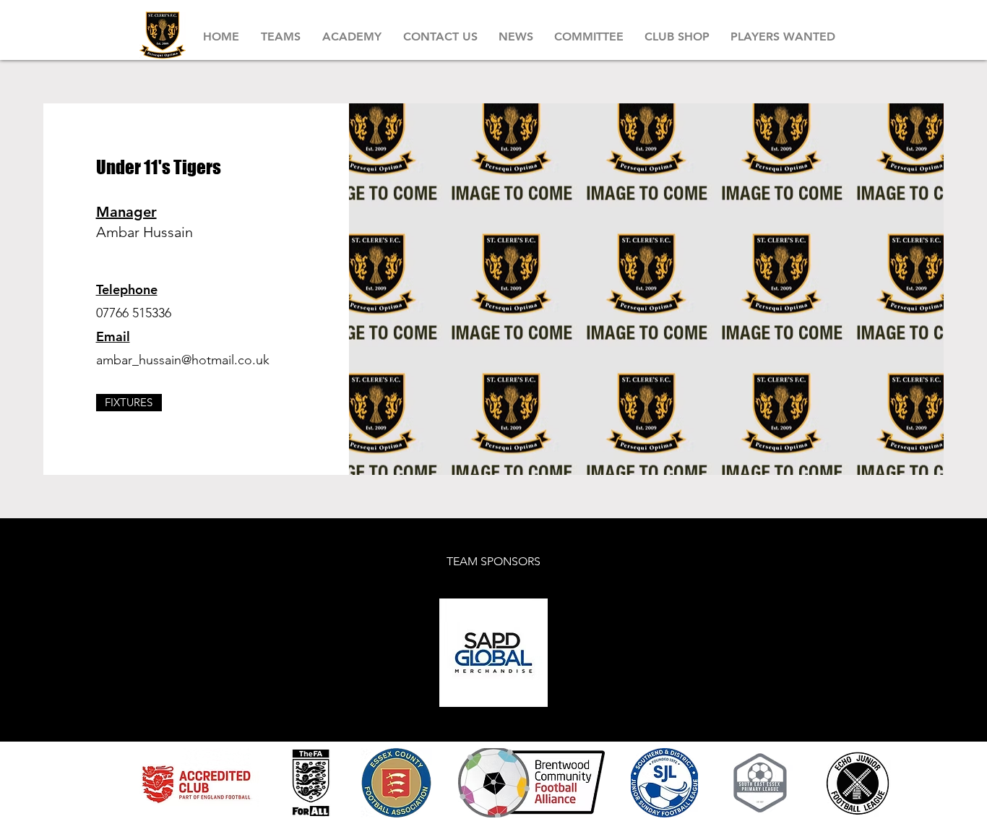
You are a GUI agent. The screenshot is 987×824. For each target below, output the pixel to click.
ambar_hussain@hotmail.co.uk (183, 360)
